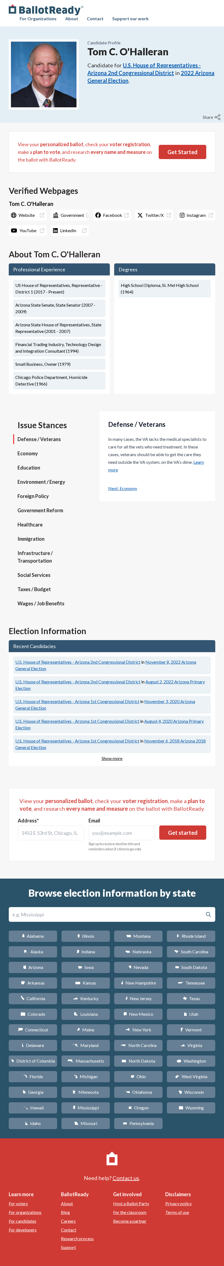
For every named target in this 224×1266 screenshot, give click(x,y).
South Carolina (191, 951)
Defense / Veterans (39, 439)
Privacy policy (178, 1203)
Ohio (138, 1076)
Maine (85, 1029)
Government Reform (40, 510)
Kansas (85, 982)
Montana (138, 936)
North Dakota (138, 1060)
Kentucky (85, 998)
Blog (65, 1212)
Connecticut (33, 1029)
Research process (77, 1238)
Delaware (33, 1045)
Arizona (33, 967)
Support (68, 1247)
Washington (191, 1060)
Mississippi (86, 1107)
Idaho (33, 1123)
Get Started (182, 152)
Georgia (33, 1092)
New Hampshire (138, 982)
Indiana (85, 951)
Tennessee (191, 982)
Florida (33, 1076)
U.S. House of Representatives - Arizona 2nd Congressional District (77, 661)
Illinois (85, 936)
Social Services (34, 575)
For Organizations (38, 18)
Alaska (33, 951)
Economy (27, 453)
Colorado (32, 1014)
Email (94, 821)
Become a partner (129, 1221)
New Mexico (138, 1014)
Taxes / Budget (34, 589)
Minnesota (86, 1092)
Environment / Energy (41, 482)
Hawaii (33, 1107)
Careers (68, 1221)
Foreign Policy (33, 496)
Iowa (86, 967)
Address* (28, 821)
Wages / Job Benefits (40, 603)
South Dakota (191, 967)
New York (138, 1029)
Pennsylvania (138, 1123)
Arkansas (33, 982)
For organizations (25, 1212)
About (71, 18)
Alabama (33, 936)
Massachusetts (85, 1060)
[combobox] (51, 832)
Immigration (31, 539)
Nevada (138, 967)
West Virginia (191, 1076)
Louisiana (86, 1014)
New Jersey (138, 998)
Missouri (85, 1123)
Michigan (86, 1076)
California (33, 998)
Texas (191, 998)
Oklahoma (138, 1092)
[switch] (212, 117)
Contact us (126, 1178)
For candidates (22, 1221)
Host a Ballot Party (131, 1203)
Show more (112, 758)
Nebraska (138, 951)
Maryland (86, 1045)
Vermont (191, 1029)
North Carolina (138, 1045)
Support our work (130, 18)
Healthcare (30, 525)
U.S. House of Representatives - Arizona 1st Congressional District (77, 701)
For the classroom (129, 1212)
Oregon (138, 1107)
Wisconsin (191, 1092)
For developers (23, 1229)
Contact (95, 18)
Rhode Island (191, 936)
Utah (191, 1014)
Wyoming (191, 1107)
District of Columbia (33, 1060)
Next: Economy (122, 488)
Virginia (191, 1045)
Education (28, 468)
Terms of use (177, 1212)
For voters (18, 1203)
